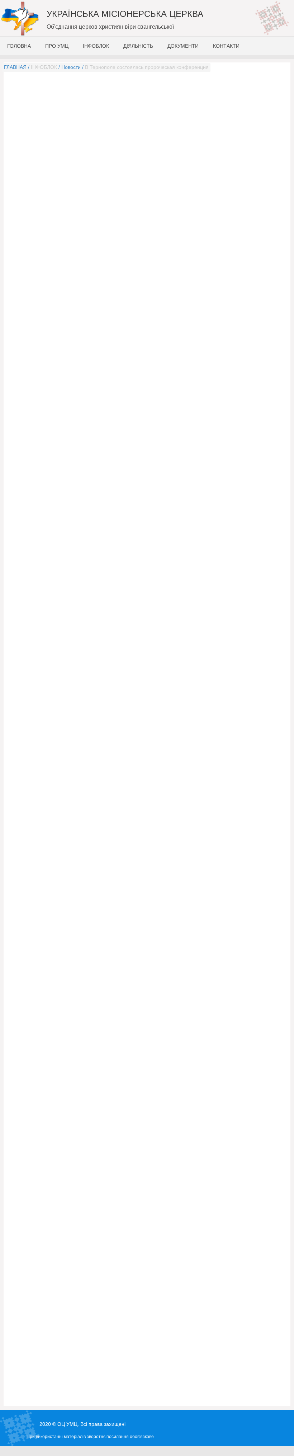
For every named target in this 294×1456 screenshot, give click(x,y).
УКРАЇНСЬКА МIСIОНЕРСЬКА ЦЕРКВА (125, 14)
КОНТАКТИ (226, 46)
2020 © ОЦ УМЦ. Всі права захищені (82, 1424)
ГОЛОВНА (19, 46)
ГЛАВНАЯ (15, 67)
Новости (71, 67)
